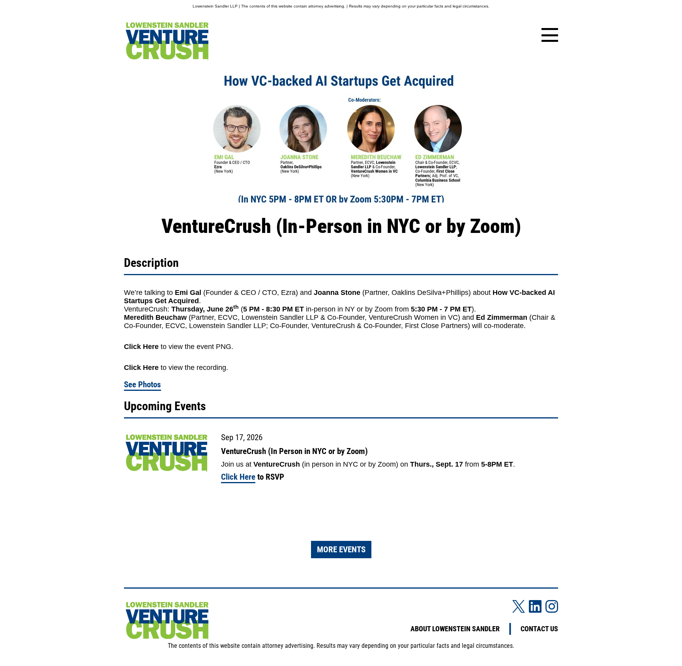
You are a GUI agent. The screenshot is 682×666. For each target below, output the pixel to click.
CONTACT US (539, 629)
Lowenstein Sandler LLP (280, 317)
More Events (341, 549)
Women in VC (436, 317)
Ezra (288, 292)
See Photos (142, 384)
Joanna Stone (337, 292)
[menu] (548, 35)
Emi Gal (188, 292)
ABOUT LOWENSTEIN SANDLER (455, 629)
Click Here (141, 347)
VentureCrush (145, 309)
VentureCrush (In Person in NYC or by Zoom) (294, 451)
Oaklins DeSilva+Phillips (430, 292)
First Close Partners (436, 326)
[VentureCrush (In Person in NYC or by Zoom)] (166, 454)
